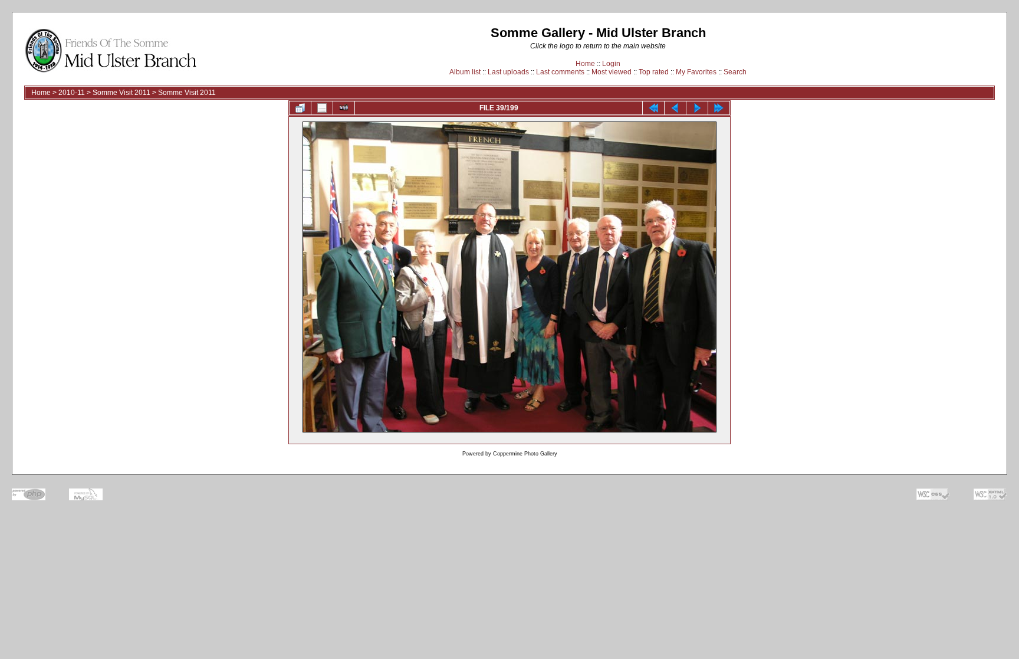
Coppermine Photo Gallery (525, 454)
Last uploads (508, 72)
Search (735, 72)
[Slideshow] (343, 107)
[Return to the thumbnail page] (300, 107)
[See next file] (697, 107)
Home (585, 64)
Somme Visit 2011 (121, 92)
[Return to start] (653, 107)
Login (611, 64)
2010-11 (71, 92)
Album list (465, 72)
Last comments (560, 72)
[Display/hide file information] (322, 107)
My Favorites (696, 72)
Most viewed (611, 72)
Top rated (654, 72)
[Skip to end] (718, 107)
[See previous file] (675, 107)
